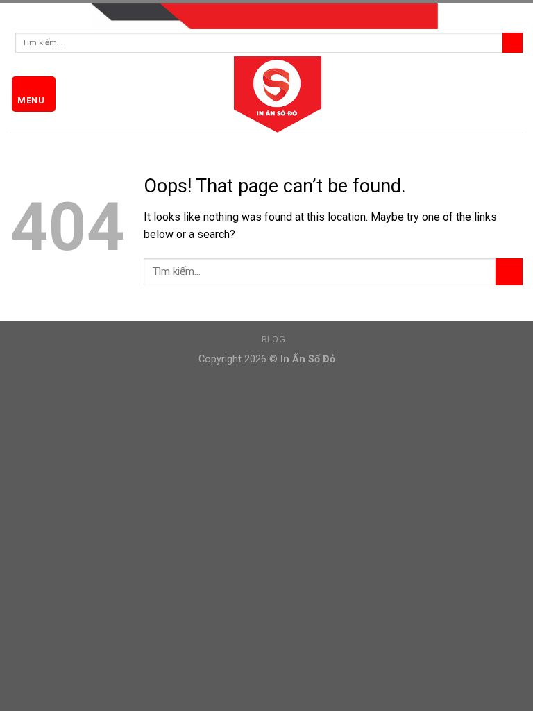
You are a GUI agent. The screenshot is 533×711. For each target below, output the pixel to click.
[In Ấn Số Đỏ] (266, 94)
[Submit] (512, 43)
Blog (273, 339)
